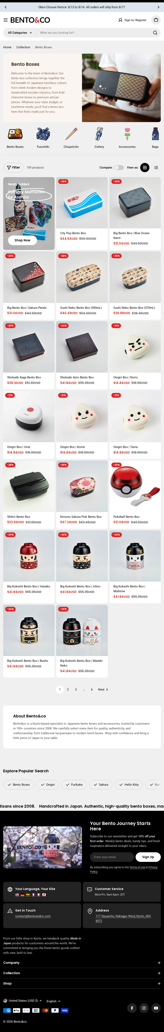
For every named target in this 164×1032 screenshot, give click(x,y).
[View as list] (156, 167)
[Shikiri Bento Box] (29, 486)
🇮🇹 (39, 894)
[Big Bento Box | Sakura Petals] (29, 277)
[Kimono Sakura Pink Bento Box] (82, 486)
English (51, 1001)
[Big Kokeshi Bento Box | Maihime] (135, 556)
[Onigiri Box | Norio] (135, 347)
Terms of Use (137, 867)
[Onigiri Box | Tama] (135, 416)
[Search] (155, 32)
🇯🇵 (44, 894)
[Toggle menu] (5, 20)
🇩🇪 (22, 894)
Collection (23, 47)
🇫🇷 (33, 894)
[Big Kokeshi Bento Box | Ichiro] (82, 556)
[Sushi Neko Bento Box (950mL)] (82, 277)
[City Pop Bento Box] (82, 202)
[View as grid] (145, 167)
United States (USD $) (23, 1000)
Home (7, 47)
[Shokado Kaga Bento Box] (29, 347)
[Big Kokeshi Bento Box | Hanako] (29, 556)
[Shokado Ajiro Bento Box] (82, 347)
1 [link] (60, 689)
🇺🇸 (17, 894)
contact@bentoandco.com (33, 916)
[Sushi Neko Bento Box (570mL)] (135, 277)
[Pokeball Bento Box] (135, 486)
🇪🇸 (28, 894)
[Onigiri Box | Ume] (29, 416)
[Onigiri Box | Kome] (82, 416)
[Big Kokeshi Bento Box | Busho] (29, 630)
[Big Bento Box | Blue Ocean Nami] (135, 202)
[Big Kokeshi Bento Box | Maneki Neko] (82, 630)
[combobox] (82, 32)
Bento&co (20, 1021)
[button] (5, 7)
